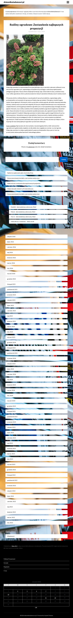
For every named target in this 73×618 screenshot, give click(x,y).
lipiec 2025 (10, 305)
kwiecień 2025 (11, 321)
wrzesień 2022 (11, 485)
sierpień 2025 (11, 300)
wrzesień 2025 (11, 295)
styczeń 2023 (11, 464)
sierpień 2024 (11, 364)
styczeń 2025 (11, 337)
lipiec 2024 (10, 369)
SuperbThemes (48, 615)
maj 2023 (10, 443)
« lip (36, 607)
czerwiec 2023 (11, 438)
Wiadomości (11, 536)
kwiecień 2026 (11, 257)
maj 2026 (10, 252)
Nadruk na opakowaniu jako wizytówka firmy (20, 173)
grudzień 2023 (11, 406)
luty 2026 (10, 268)
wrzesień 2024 (11, 358)
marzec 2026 (11, 263)
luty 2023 (10, 459)
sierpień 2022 (11, 491)
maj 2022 (10, 507)
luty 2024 (10, 395)
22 (55, 598)
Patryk (13, 212)
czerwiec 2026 (11, 247)
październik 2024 (12, 353)
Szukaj (7, 155)
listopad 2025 (11, 284)
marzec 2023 (11, 454)
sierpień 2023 (11, 427)
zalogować (31, 147)
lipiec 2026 (10, 242)
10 (8, 594)
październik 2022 (12, 480)
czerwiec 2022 (11, 501)
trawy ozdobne (11, 126)
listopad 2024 (11, 348)
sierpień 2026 (11, 236)
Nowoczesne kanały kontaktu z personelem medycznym (23, 178)
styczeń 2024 (11, 401)
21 (46, 598)
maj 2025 (10, 316)
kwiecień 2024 (11, 385)
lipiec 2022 (10, 496)
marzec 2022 (11, 517)
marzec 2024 (11, 390)
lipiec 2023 (10, 432)
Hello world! (30, 221)
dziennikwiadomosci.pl (14, 2)
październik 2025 (12, 289)
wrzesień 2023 (11, 422)
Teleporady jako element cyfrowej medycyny (20, 189)
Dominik (13, 207)
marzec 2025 (11, 326)
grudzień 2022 (11, 469)
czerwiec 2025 (11, 310)
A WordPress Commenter (18, 221)
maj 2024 (10, 379)
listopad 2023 (11, 411)
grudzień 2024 (11, 342)
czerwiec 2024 (11, 374)
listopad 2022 (11, 475)
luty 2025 (10, 332)
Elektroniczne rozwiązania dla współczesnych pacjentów (23, 183)
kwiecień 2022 (11, 512)
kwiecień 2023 (11, 448)
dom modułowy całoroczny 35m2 (26, 207)
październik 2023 (12, 416)
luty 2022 (10, 522)
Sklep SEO (14, 546)
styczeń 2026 (11, 273)
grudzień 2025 (11, 279)
